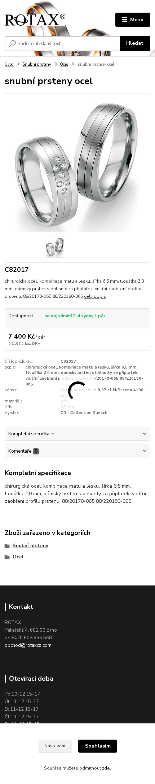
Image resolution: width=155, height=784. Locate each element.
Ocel (64, 64)
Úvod (9, 64)
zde (106, 768)
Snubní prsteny (36, 64)
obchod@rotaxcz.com (28, 645)
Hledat (134, 43)
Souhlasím (98, 745)
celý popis (95, 296)
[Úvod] (35, 20)
